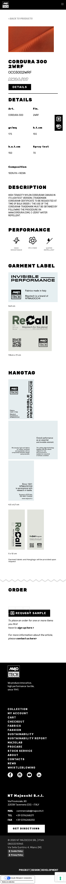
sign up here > (25, 627)
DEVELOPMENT (49, 870)
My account (18, 713)
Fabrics (14, 725)
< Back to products (20, 19)
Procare (15, 746)
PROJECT (24, 870)
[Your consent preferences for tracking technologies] (60, 878)
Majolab (15, 742)
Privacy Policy (17, 855)
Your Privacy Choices (21, 878)
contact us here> (26, 638)
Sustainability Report (27, 738)
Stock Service (20, 750)
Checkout (16, 721)
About (13, 755)
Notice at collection (8, 882)
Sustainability (21, 734)
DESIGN (35, 870)
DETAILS (19, 87)
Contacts (16, 759)
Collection (18, 709)
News (12, 763)
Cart (12, 717)
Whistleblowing (22, 767)
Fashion (14, 730)
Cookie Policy (17, 851)
